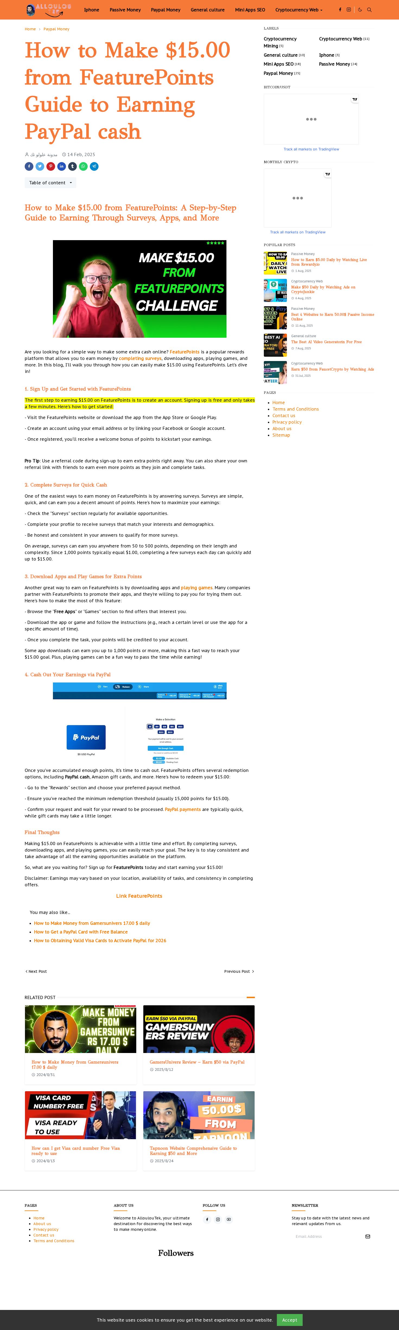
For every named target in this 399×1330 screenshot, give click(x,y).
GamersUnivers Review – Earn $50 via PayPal (197, 1062)
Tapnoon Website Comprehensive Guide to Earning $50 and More (193, 1151)
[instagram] (348, 10)
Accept (289, 1320)
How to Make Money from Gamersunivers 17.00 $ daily (92, 923)
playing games (197, 587)
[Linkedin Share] (61, 166)
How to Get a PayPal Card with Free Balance (81, 932)
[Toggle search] (369, 10)
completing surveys (140, 358)
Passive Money (303, 254)
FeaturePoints (185, 352)
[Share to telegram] (94, 166)
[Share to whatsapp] (83, 166)
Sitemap (281, 435)
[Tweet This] (40, 166)
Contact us (284, 415)
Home (279, 402)
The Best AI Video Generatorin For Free (326, 342)
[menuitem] (91, 10)
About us (282, 428)
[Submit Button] (368, 1237)
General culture (303, 336)
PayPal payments (183, 809)
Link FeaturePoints (140, 896)
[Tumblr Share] (72, 166)
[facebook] (340, 10)
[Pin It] (50, 166)
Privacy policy (287, 422)
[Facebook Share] (29, 166)
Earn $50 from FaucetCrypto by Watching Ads (332, 369)
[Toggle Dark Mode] (360, 9)
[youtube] (228, 1219)
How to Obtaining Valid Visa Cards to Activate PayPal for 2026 (100, 940)
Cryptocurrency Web (307, 281)
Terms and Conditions (296, 409)
